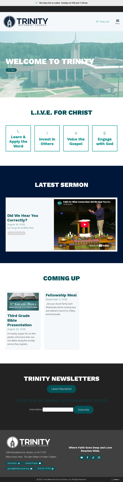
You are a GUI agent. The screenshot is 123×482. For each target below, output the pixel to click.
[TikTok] (93, 457)
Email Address (36, 409)
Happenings (62, 9)
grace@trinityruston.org (18, 468)
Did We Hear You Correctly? (22, 217)
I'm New (51, 9)
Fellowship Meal (61, 295)
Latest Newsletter (61, 388)
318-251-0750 (44, 468)
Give (72, 9)
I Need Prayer (31, 463)
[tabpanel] (61, 64)
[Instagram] (99, 457)
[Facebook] (87, 457)
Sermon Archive (16, 233)
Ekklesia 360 (116, 479)
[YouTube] (81, 457)
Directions (12, 463)
